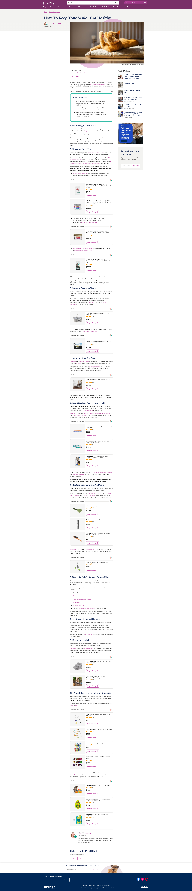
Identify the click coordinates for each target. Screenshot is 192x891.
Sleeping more (77, 596)
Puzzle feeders (74, 775)
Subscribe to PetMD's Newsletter (53, 876)
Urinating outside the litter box (82, 599)
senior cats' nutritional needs (96, 153)
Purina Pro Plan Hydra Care (89, 331)
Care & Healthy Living (54, 12)
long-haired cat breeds (94, 493)
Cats (51, 7)
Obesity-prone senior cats (80, 173)
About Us (116, 7)
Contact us (100, 885)
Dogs (44, 7)
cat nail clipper (90, 549)
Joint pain (73, 361)
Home (45, 12)
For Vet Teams (127, 7)
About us (84, 885)
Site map (112, 887)
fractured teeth (96, 472)
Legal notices (105, 887)
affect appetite (88, 410)
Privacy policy (96, 887)
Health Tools (105, 7)
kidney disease (87, 131)
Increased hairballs (78, 605)
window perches (88, 649)
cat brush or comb (89, 495)
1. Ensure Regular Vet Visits (79, 73)
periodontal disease (78, 474)
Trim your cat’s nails (76, 549)
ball (76, 705)
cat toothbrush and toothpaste (92, 413)
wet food (91, 302)
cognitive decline (84, 361)
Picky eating (76, 602)
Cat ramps (73, 649)
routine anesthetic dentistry (81, 415)
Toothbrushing (74, 413)
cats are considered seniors (98, 84)
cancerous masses (106, 472)
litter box (78, 363)
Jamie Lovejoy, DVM (55, 24)
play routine (88, 634)
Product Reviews (93, 7)
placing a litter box (94, 367)
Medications (71, 7)
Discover (81, 7)
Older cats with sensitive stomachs (83, 249)
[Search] (116, 3)
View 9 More (75, 76)
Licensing (107, 885)
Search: (70, 3)
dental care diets (106, 413)
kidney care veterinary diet (89, 222)
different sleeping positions (87, 608)
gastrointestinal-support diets (83, 250)
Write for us (91, 885)
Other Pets (60, 7)
